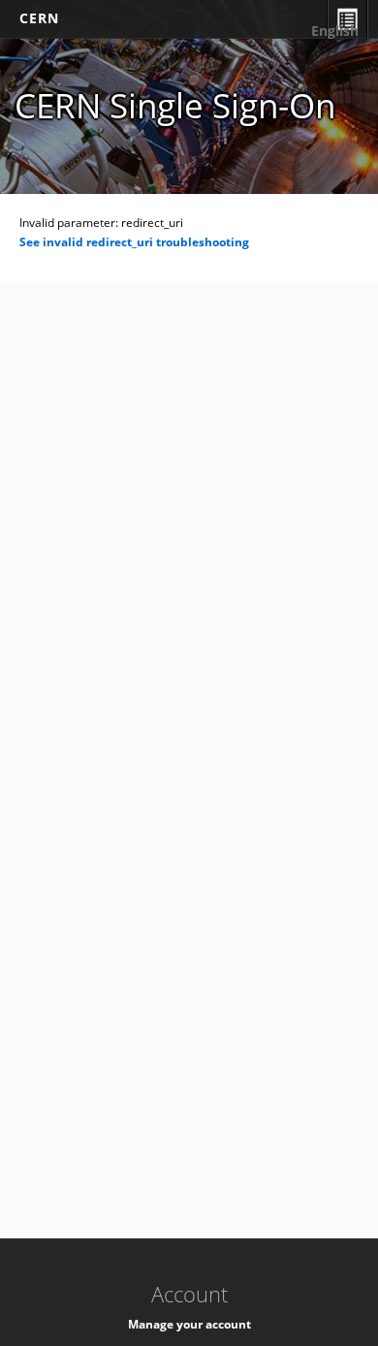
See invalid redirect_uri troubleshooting (134, 242)
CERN (39, 18)
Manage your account (189, 1324)
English (335, 30)
